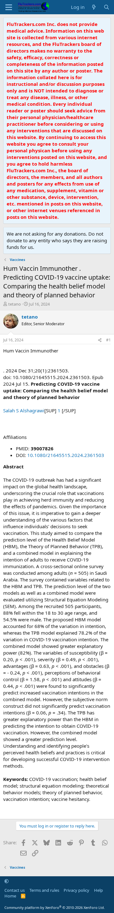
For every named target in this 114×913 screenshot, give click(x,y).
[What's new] (94, 7)
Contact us (14, 890)
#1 (108, 340)
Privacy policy (76, 890)
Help (98, 890)
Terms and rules (44, 890)
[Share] (100, 340)
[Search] (106, 7)
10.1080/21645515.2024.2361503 (65, 455)
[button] (6, 881)
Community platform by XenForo (54, 907)
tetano (14, 304)
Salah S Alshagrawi (23, 410)
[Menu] (8, 7)
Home (10, 896)
